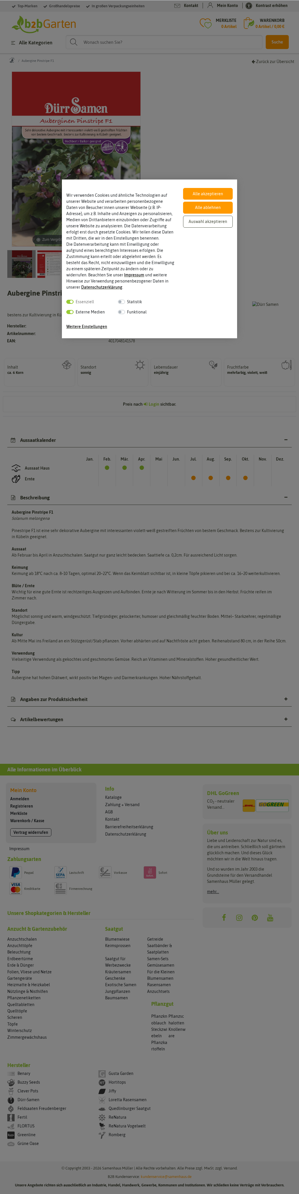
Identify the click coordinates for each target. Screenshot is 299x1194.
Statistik (134, 301)
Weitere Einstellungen (86, 326)
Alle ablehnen (208, 207)
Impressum (134, 275)
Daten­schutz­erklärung (101, 287)
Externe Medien (90, 312)
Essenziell (85, 301)
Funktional (137, 312)
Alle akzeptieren (208, 193)
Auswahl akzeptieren (208, 221)
